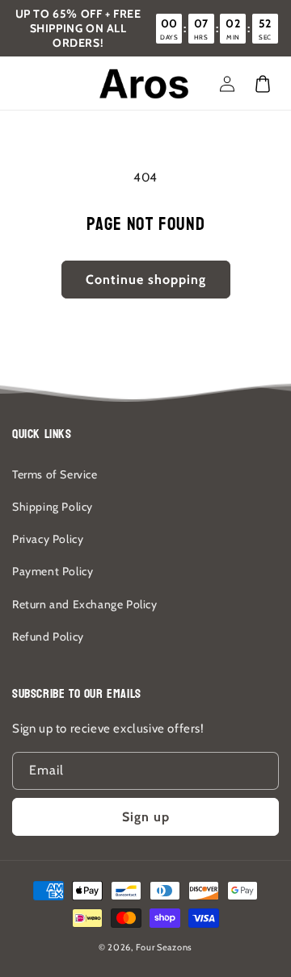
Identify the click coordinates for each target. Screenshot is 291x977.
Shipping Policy (52, 506)
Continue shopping (146, 279)
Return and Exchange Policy (85, 604)
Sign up (146, 817)
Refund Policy (48, 636)
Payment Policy (52, 571)
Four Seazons (164, 947)
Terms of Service (55, 474)
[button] (262, 84)
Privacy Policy (47, 539)
